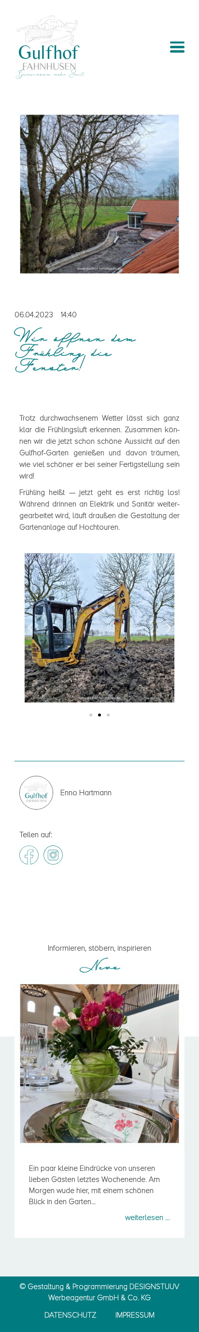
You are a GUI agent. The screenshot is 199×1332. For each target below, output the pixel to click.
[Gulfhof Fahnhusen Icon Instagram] (53, 855)
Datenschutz (70, 1315)
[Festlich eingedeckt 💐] (99, 1064)
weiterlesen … (147, 1217)
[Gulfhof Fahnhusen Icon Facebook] (29, 855)
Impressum (135, 1315)
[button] (30, 627)
